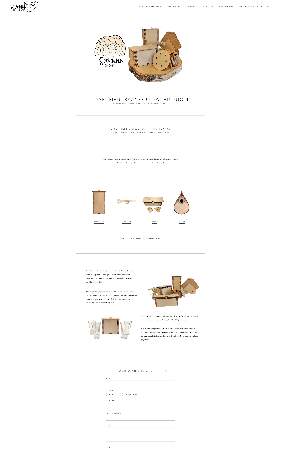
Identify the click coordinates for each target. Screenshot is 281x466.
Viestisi (109, 425)
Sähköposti (111, 401)
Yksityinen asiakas (130, 394)
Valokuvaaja (174, 7)
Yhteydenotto (226, 7)
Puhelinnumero (114, 413)
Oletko (109, 390)
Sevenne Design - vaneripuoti (254, 7)
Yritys (111, 394)
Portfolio (192, 7)
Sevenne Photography (150, 7)
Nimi (108, 378)
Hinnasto (208, 7)
